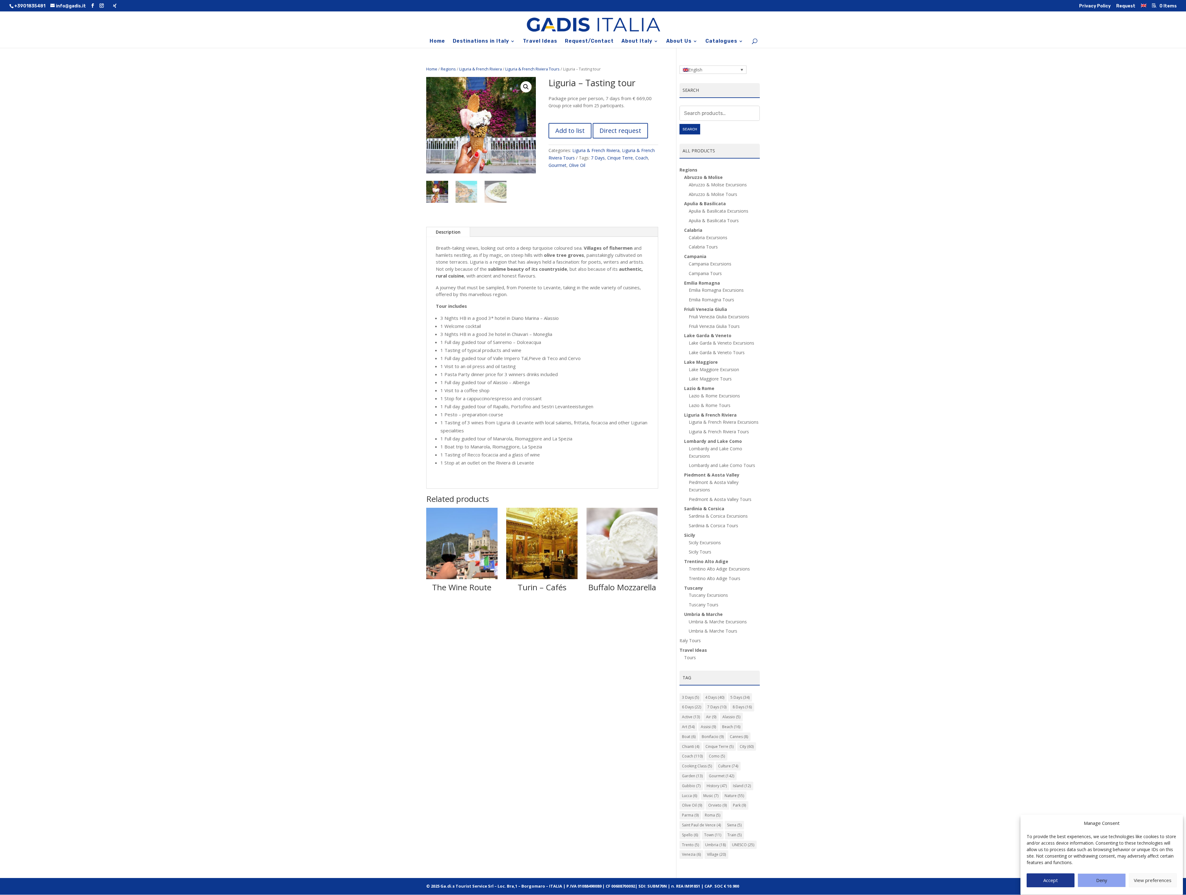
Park (739, 805)
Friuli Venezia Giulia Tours (714, 326)
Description (448, 232)
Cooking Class (697, 766)
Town (712, 835)
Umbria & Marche (703, 614)
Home (437, 41)
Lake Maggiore (701, 362)
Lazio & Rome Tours (709, 405)
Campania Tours (705, 273)
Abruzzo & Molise (703, 177)
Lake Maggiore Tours (710, 379)
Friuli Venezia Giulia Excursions (719, 317)
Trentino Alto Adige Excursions (719, 569)
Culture (728, 766)
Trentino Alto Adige (706, 561)
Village (716, 854)
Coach (641, 158)
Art (688, 726)
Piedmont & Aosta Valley (711, 475)
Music (710, 795)
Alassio (731, 716)
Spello (690, 835)
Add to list (570, 130)
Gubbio (691, 785)
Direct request (620, 130)
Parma (690, 815)
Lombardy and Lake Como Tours (722, 465)
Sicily (689, 535)
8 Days (742, 707)
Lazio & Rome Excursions (714, 396)
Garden (692, 775)
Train (734, 835)
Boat (689, 736)
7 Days (598, 158)
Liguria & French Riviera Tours (532, 69)
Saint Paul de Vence (701, 825)
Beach (731, 726)
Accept (1050, 880)
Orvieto (717, 805)
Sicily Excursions (705, 542)
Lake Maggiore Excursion (714, 369)
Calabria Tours (703, 247)
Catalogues (721, 41)
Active (691, 716)
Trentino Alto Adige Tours (714, 578)
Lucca (689, 795)
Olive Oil (577, 165)
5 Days (740, 697)
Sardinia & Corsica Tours (713, 525)
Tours (690, 657)
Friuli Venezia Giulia (705, 309)
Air (711, 716)
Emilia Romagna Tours (711, 300)
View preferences (1152, 880)
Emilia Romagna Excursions (716, 290)
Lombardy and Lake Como (713, 441)
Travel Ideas (540, 41)
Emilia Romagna (702, 283)
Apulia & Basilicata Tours (714, 220)
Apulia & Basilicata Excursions (718, 211)
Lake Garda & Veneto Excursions (721, 343)
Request (1125, 6)
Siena (734, 825)
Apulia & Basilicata (705, 203)
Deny (1101, 880)
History (717, 785)
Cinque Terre (620, 158)
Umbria (715, 844)
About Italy (636, 41)
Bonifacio (713, 736)
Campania (695, 256)
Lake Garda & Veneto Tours (717, 352)
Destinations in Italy (481, 41)
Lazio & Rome (699, 388)
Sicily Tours (700, 552)
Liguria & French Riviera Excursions (724, 422)
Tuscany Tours (703, 605)
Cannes (739, 736)
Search (690, 129)
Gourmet (557, 165)
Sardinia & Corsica (704, 508)
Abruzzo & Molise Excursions (718, 185)
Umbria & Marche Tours (713, 631)
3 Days (690, 697)
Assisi (708, 726)
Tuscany (693, 588)
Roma (712, 815)
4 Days (714, 697)
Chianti (690, 746)
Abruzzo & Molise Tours (713, 194)
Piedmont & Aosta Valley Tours (720, 499)
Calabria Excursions (708, 237)
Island (742, 785)
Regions (448, 69)
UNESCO (743, 844)
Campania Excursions (710, 264)
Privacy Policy (1095, 6)
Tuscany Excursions (708, 595)
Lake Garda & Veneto (707, 335)
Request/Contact (589, 41)
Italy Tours (690, 640)
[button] (526, 86)
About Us (679, 41)
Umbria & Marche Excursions (718, 622)
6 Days (691, 707)
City (747, 746)
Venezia (691, 854)
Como (717, 756)
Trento (690, 844)
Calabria (693, 230)
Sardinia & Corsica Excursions (718, 516)
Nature (734, 795)
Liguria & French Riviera (480, 69)
